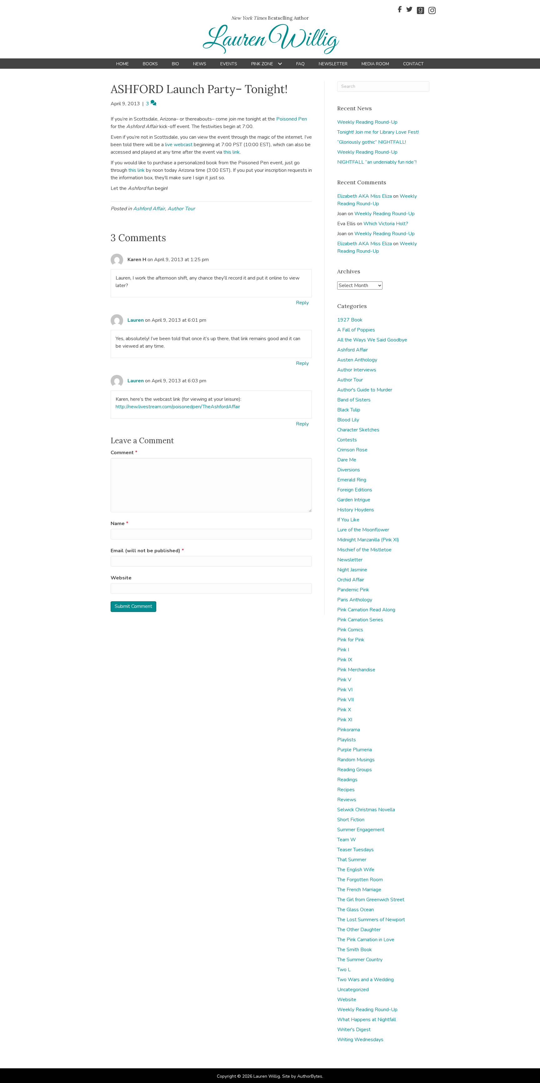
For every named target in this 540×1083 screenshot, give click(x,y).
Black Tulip (348, 409)
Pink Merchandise (356, 669)
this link (231, 152)
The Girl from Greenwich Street (370, 899)
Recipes (346, 789)
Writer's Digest (354, 1029)
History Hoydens (355, 509)
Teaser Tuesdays (355, 849)
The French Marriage (359, 889)
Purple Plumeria (354, 749)
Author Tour (181, 208)
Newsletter (349, 559)
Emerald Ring (351, 479)
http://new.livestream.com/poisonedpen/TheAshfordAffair (178, 406)
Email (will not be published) (147, 550)
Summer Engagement (360, 829)
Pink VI (344, 689)
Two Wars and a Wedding (365, 979)
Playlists (346, 739)
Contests (347, 439)
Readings (347, 779)
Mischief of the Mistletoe (364, 549)
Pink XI (344, 719)
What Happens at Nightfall (366, 1019)
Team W (346, 839)
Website (121, 577)
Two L (344, 969)
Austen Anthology (357, 359)
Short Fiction (350, 819)
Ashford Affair (149, 208)
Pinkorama (348, 729)
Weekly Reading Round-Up (367, 122)
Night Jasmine (352, 569)
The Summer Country (359, 959)
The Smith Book (354, 949)
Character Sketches (358, 429)
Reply (302, 302)
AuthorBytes (309, 1076)
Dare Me (346, 459)
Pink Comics (350, 629)
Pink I (343, 649)
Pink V (344, 679)
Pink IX (344, 659)
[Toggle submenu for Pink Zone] (279, 63)
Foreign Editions (354, 489)
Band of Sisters (354, 399)
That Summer (351, 859)
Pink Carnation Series (360, 619)
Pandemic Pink (353, 589)
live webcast (178, 144)
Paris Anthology (354, 599)
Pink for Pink (350, 639)
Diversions (348, 469)
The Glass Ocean (355, 909)
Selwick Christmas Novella (366, 809)
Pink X (344, 709)
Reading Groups (354, 769)
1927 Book (349, 319)
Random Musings (356, 759)
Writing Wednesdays (360, 1039)
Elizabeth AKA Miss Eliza (364, 196)
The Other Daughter (359, 929)
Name (119, 523)
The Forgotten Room (360, 879)
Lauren (136, 320)
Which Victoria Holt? (385, 223)
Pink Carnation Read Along (366, 609)
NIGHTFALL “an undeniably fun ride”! (377, 162)
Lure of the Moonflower (363, 529)
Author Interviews (356, 369)
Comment (124, 452)
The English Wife (355, 869)
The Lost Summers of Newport (371, 919)
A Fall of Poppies (356, 329)
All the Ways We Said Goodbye (372, 339)
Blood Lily (348, 419)
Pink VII (345, 699)
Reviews (346, 799)
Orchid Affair (350, 579)
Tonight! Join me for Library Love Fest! (378, 132)
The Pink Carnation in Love (365, 939)
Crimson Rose (352, 449)
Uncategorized (353, 989)
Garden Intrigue (353, 499)
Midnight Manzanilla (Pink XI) (368, 539)
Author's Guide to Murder (364, 389)
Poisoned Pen (291, 119)
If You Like (348, 519)
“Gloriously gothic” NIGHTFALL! (371, 142)
